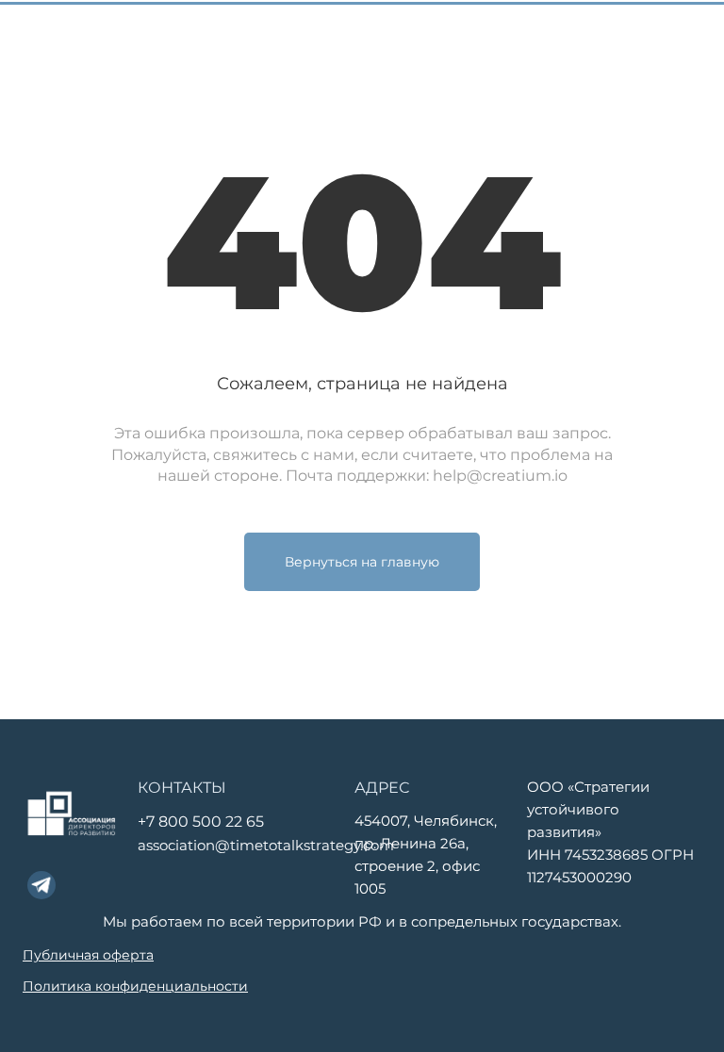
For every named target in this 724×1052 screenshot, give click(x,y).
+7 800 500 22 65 (201, 821)
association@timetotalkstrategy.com (266, 845)
